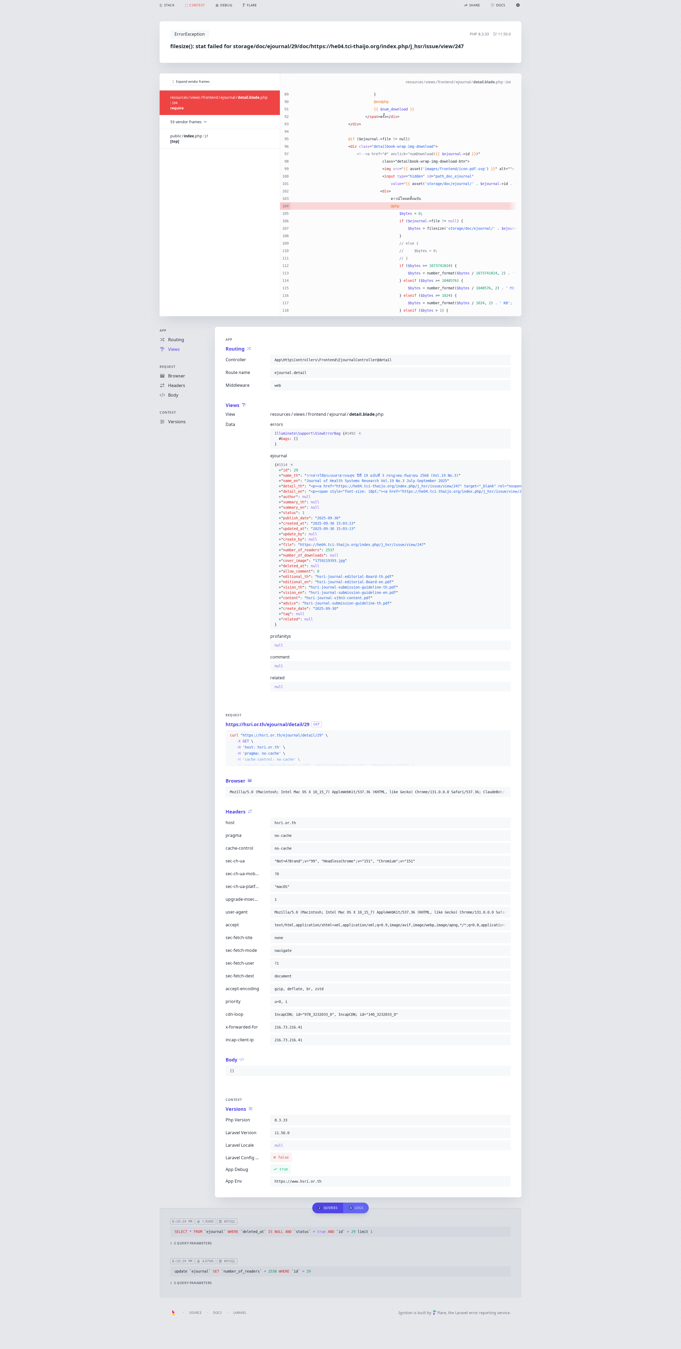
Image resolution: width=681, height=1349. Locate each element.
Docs (217, 1312)
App (163, 330)
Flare (441, 1312)
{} (317, 438)
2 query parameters (193, 1243)
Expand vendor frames (193, 81)
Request (167, 366)
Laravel (239, 1312)
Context (168, 412)
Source (195, 1312)
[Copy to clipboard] (504, 360)
